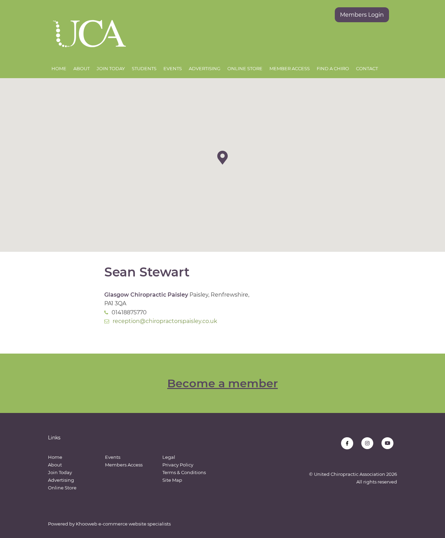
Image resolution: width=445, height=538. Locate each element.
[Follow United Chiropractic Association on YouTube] (387, 443)
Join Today (111, 68)
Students (144, 68)
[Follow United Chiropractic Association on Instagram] (367, 443)
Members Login (362, 14)
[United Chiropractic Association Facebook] (347, 443)
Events (172, 68)
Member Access (289, 68)
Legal (168, 457)
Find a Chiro (333, 68)
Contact (367, 68)
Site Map (172, 480)
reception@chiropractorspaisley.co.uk (165, 321)
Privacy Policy (177, 464)
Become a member (222, 383)
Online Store (244, 68)
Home (58, 68)
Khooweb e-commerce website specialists (123, 524)
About (81, 68)
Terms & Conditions (184, 472)
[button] (222, 157)
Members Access (124, 464)
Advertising (204, 68)
